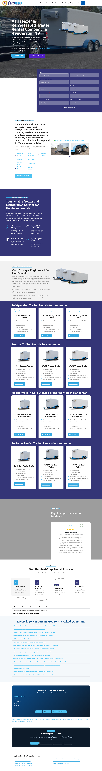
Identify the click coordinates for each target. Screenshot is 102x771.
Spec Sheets (55, 3)
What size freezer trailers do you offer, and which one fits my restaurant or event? (35, 632)
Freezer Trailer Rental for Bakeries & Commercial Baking (66, 759)
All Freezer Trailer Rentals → (59, 712)
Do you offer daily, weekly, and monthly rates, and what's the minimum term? (33, 672)
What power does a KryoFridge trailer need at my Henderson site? (31, 639)
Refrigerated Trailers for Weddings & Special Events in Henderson (30, 610)
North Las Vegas (17, 701)
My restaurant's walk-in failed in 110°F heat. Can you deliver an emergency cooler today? (36, 645)
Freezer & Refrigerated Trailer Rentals (61, 763)
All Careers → (68, 743)
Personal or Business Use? (46, 79)
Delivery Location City (45, 99)
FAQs (71, 3)
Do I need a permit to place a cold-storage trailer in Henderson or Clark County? (34, 652)
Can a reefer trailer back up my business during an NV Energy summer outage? (34, 649)
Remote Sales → (57, 743)
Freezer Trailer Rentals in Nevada (22, 759)
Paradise (16, 703)
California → (47, 712)
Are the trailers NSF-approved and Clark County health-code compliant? (32, 655)
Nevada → (39, 712)
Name (41, 72)
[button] (69, 156)
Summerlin (16, 705)
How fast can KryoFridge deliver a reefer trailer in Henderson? (29, 629)
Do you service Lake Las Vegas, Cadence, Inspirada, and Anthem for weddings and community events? (40, 662)
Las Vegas (16, 699)
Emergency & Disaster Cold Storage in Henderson (26, 613)
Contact (77, 3)
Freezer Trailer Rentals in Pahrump (23, 761)
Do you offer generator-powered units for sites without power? (30, 642)
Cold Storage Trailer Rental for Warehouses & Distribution (66, 761)
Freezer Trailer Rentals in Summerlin (23, 765)
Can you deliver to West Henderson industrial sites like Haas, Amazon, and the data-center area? (38, 658)
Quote (83, 3)
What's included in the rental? (21, 668)
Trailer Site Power (74, 92)
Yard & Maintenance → (46, 743)
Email (71, 72)
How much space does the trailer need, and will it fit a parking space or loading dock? (35, 675)
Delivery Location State (76, 99)
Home (35, 3)
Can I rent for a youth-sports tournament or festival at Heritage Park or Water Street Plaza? (37, 665)
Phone (72, 79)
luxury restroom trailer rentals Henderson (22, 721)
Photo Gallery (65, 3)
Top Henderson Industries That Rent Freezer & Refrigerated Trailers (31, 607)
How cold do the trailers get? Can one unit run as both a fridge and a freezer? (33, 636)
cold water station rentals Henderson (67, 719)
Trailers (40, 3)
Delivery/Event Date (44, 92)
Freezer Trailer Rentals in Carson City (23, 763)
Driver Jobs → (34, 743)
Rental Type (73, 85)
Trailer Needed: (43, 86)
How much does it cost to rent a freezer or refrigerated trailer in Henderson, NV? (34, 626)
